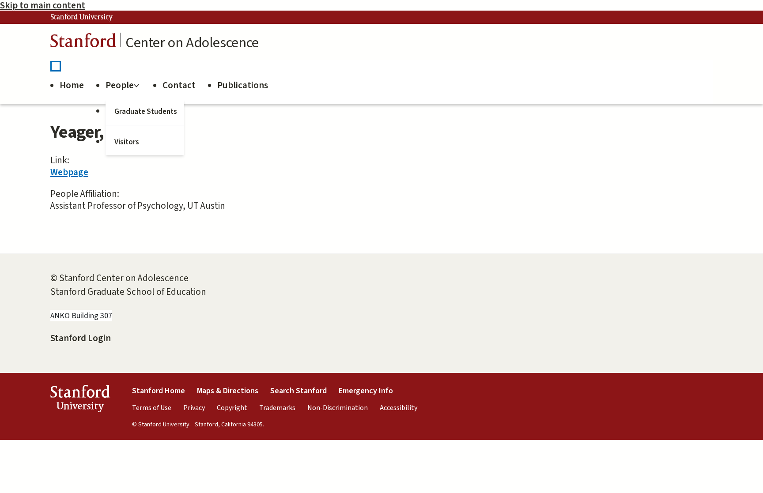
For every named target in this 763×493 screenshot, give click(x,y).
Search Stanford (298, 390)
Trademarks (277, 408)
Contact (179, 85)
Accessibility (398, 408)
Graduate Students (145, 111)
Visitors (126, 142)
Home (72, 85)
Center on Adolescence (192, 42)
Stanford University (81, 17)
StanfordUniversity (80, 400)
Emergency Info (366, 390)
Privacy (194, 408)
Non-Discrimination (337, 408)
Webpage (69, 172)
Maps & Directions (227, 390)
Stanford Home (158, 390)
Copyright (232, 408)
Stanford (83, 43)
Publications (242, 85)
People (120, 85)
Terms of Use (151, 408)
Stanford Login (80, 338)
